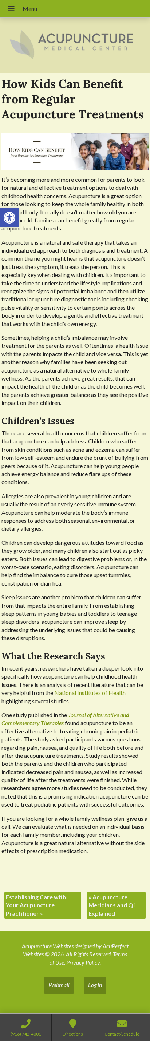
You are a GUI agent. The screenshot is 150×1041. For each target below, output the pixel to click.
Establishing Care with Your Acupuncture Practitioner (36, 905)
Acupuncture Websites (48, 945)
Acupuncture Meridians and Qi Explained (111, 905)
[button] (9, 217)
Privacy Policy (83, 962)
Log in (95, 984)
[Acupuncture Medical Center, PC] (75, 45)
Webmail (59, 984)
